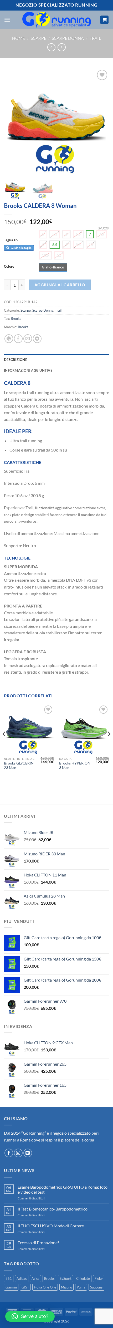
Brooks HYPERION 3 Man (74, 765)
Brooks (16, 318)
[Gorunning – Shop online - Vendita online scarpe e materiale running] (56, 20)
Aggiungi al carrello (59, 284)
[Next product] (51, 47)
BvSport (65, 1278)
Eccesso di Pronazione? (38, 1242)
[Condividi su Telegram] (37, 338)
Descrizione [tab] (15, 359)
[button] (7, 19)
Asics (35, 1278)
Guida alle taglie (21, 247)
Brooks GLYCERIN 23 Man (19, 765)
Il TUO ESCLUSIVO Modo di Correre (51, 1225)
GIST (25, 1287)
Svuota (103, 228)
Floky (99, 1278)
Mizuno (66, 1287)
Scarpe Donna (68, 38)
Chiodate (83, 1278)
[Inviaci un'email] (27, 1153)
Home (18, 38)
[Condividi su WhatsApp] (8, 338)
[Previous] (12, 121)
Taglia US (11, 240)
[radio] (43, 234)
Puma (81, 1287)
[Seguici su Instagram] (18, 1153)
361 (9, 1278)
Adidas (22, 1278)
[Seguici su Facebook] (8, 1153)
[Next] (100, 121)
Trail (95, 38)
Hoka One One (45, 1287)
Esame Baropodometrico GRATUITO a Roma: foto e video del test (62, 1189)
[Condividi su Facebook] (18, 338)
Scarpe (38, 38)
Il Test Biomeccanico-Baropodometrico (53, 1208)
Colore (9, 266)
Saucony (96, 1287)
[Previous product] (62, 47)
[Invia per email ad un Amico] (27, 338)
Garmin (11, 1287)
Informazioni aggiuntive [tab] (28, 370)
